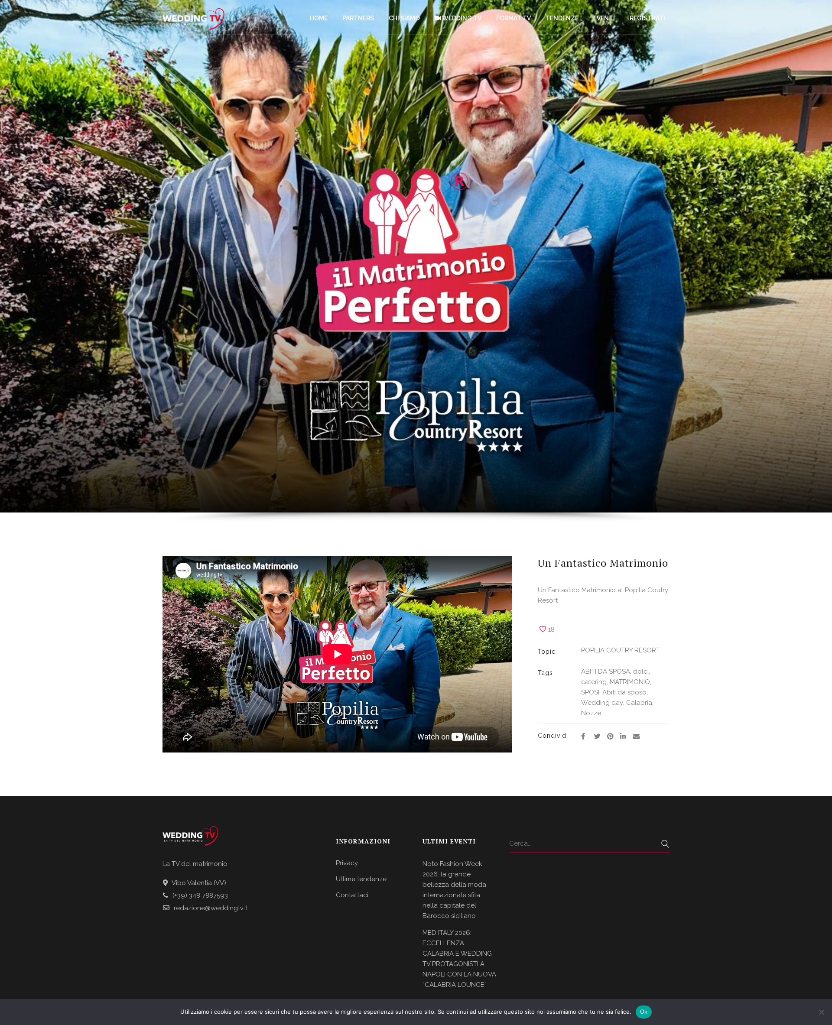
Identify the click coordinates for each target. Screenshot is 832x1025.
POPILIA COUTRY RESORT (620, 650)
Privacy (347, 863)
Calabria (639, 703)
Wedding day (602, 703)
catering (594, 682)
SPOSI (590, 692)
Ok (644, 1011)
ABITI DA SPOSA (605, 671)
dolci (641, 671)
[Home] (193, 17)
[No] (821, 1012)
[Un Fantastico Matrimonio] (583, 736)
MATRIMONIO (630, 682)
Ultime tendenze (361, 879)
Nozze (591, 713)
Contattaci (352, 895)
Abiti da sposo (624, 692)
